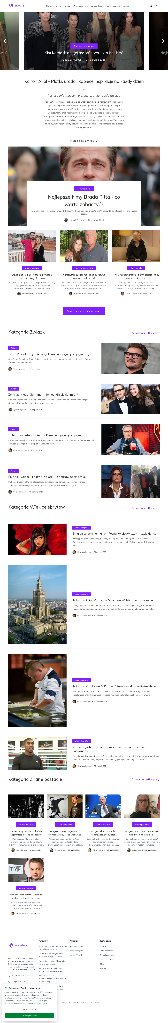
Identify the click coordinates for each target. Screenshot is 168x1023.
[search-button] (151, 6)
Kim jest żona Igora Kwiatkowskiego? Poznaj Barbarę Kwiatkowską (52, 979)
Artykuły (43, 940)
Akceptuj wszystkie (29, 1015)
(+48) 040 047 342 (19, 982)
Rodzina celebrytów (84, 46)
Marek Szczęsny (76, 950)
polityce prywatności (38, 1003)
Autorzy (74, 940)
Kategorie (105, 940)
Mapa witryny (95, 1002)
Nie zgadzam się (29, 1009)
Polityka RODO (65, 1002)
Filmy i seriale (84, 189)
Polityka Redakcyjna (80, 1002)
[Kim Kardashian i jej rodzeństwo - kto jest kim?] (84, 41)
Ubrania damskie (97, 6)
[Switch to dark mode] (157, 6)
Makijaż (126, 6)
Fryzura (103, 968)
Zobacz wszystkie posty (146, 332)
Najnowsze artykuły (54, 6)
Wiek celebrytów (81, 6)
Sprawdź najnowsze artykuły (84, 310)
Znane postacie (113, 6)
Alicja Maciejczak (76, 946)
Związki (68, 6)
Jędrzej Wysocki (76, 955)
